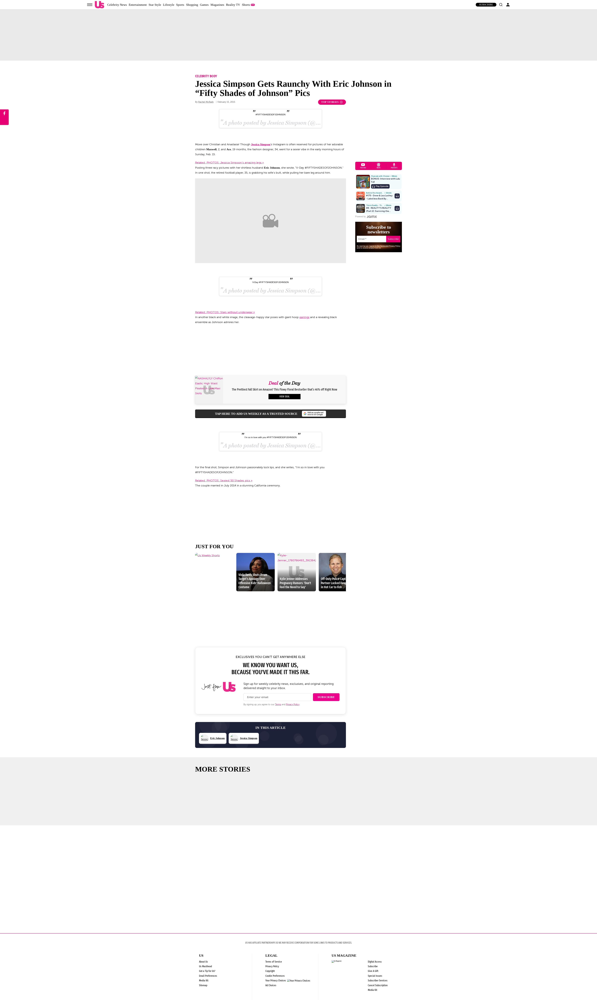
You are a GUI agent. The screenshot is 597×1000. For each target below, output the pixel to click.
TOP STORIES (330, 102)
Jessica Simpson (260, 144)
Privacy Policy (292, 704)
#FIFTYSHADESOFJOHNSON (270, 114)
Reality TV (233, 4)
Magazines (217, 4)
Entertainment (138, 4)
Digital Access (375, 961)
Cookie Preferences (275, 975)
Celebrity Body (206, 76)
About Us (203, 961)
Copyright (270, 971)
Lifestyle (168, 4)
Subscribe (486, 4)
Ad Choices (270, 985)
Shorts (246, 4)
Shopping (192, 4)
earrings (304, 317)
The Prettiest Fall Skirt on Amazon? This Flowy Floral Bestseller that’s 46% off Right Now (284, 389)
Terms (278, 704)
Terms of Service (273, 961)
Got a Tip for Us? (207, 971)
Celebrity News (117, 4)
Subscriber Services (377, 980)
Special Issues (375, 975)
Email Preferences (208, 975)
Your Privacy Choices (275, 980)
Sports (180, 4)
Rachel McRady (206, 102)
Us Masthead (205, 966)
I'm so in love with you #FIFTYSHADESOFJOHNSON (271, 437)
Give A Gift (373, 971)
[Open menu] (89, 5)
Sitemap (203, 985)
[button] (501, 5)
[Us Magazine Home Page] (99, 4)
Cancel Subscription (378, 985)
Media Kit (203, 980)
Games (204, 4)
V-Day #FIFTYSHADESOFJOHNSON (270, 282)
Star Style (155, 4)
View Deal (284, 396)
